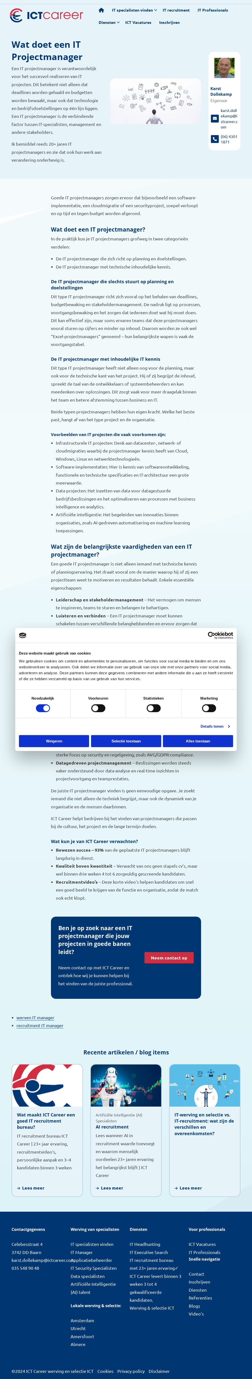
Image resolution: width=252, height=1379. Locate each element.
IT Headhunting (145, 1244)
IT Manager (82, 1252)
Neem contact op (169, 957)
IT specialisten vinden (132, 10)
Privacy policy (131, 1371)
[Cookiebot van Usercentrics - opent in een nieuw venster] (211, 635)
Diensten (107, 22)
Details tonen (212, 726)
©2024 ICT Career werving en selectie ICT (53, 1371)
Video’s (196, 1313)
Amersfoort (82, 1336)
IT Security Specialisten (94, 1267)
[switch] (98, 708)
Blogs (194, 1305)
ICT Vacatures (138, 22)
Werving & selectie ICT (152, 1307)
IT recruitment (176, 10)
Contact (196, 1273)
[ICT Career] (46, 15)
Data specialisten (88, 1276)
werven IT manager (35, 1017)
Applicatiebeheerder (91, 1260)
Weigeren (54, 741)
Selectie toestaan (126, 741)
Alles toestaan (198, 741)
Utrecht (78, 1328)
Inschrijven (169, 22)
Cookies (105, 1371)
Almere (78, 1344)
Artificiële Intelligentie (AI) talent (93, 1287)
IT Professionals (213, 10)
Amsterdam (82, 1320)
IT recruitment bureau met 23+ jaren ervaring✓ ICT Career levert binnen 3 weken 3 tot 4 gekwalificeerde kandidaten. (155, 1279)
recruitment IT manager (39, 1025)
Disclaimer (159, 1371)
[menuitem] (101, 10)
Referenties (200, 1297)
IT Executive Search (149, 1252)
